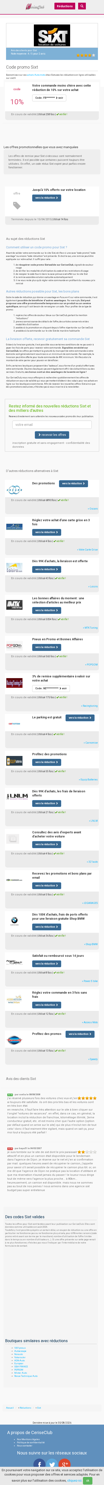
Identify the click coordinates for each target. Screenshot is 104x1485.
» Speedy (93, 1059)
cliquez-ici (74, 1480)
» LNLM (93, 821)
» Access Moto (90, 1022)
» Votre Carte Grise (87, 549)
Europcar (18, 1363)
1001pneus (20, 1348)
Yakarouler (20, 1357)
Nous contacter (24, 1445)
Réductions (65, 6)
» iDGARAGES (90, 903)
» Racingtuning (89, 706)
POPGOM (18, 1370)
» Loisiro (93, 586)
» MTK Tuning (90, 627)
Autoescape (20, 1351)
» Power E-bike (90, 981)
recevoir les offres (53, 435)
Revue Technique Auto (25, 1376)
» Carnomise (91, 742)
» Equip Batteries (88, 779)
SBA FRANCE (21, 1366)
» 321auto (92, 861)
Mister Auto (20, 1373)
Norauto (18, 1354)
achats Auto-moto (36, 75)
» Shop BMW (91, 944)
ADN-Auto (19, 1360)
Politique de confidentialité (31, 1442)
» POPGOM (91, 664)
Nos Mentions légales (28, 1439)
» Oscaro (93, 508)
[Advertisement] (52, 129)
